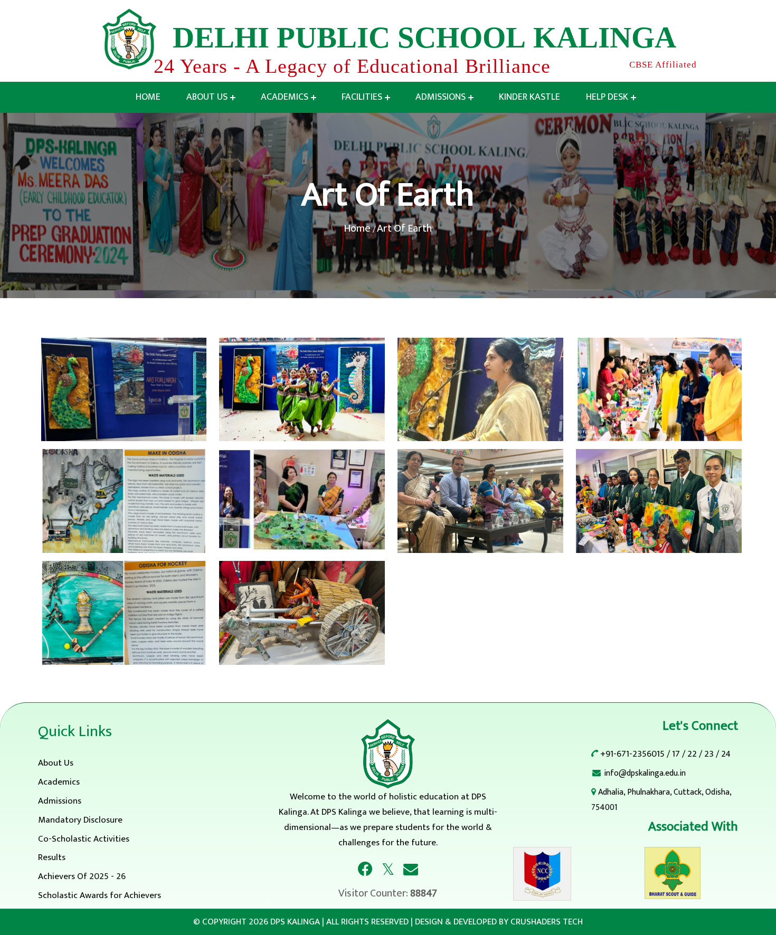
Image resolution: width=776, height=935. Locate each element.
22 (692, 754)
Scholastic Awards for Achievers (99, 895)
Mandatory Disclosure (80, 820)
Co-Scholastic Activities (83, 839)
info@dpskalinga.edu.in (645, 773)
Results (51, 857)
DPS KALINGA (295, 921)
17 (676, 754)
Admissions (440, 97)
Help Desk (607, 97)
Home (148, 97)
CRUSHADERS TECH (546, 921)
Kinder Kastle (529, 97)
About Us (207, 97)
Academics (284, 97)
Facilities (362, 97)
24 (726, 754)
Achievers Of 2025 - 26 (82, 876)
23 (709, 754)
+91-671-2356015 (632, 754)
